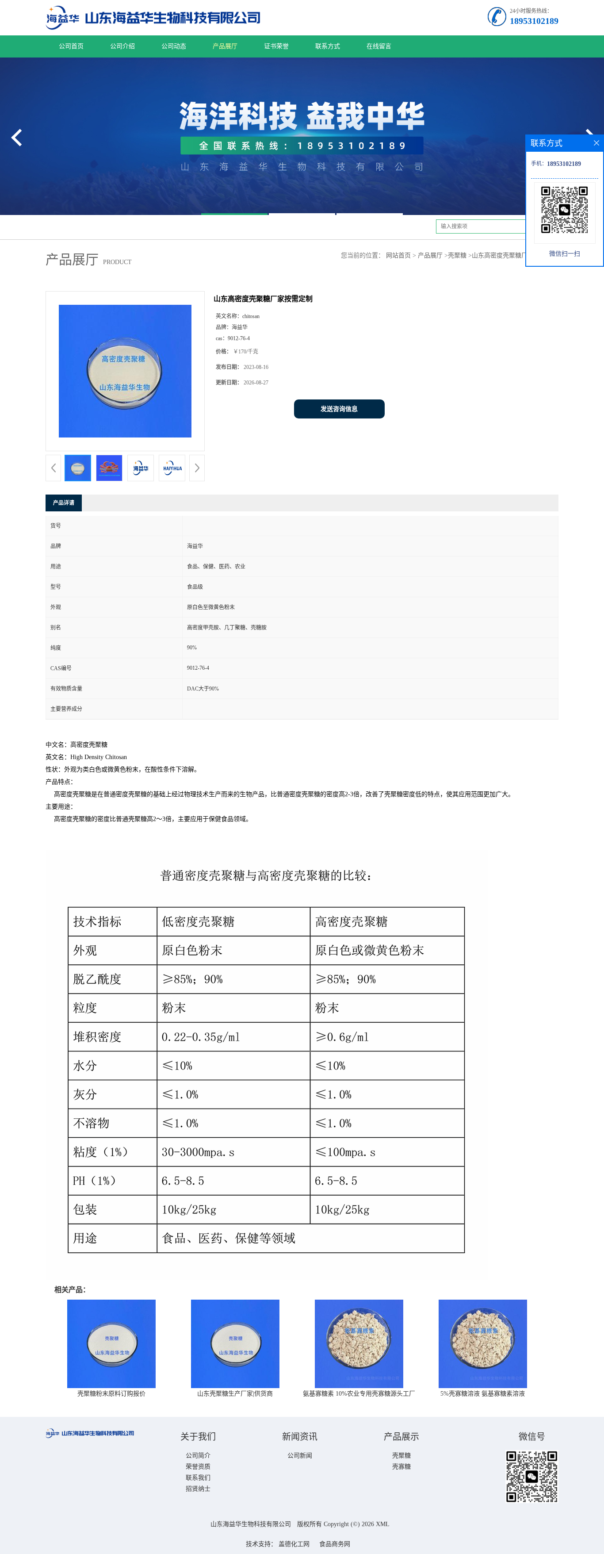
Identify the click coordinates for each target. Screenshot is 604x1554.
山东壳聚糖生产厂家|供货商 (235, 1393)
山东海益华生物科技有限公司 (250, 1524)
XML (383, 1524)
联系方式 (327, 46)
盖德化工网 (294, 1544)
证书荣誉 (276, 46)
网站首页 (398, 255)
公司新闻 (299, 1455)
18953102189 (534, 21)
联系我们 (198, 1477)
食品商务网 (334, 1544)
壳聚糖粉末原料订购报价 (111, 1393)
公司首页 (71, 46)
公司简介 (198, 1455)
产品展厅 (225, 46)
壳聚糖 (457, 255)
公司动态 (173, 46)
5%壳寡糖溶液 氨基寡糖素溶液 (482, 1393)
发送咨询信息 (339, 409)
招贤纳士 (198, 1488)
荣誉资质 (198, 1466)
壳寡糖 (401, 1466)
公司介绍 (122, 46)
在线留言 (379, 46)
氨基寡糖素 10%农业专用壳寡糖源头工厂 (359, 1393)
